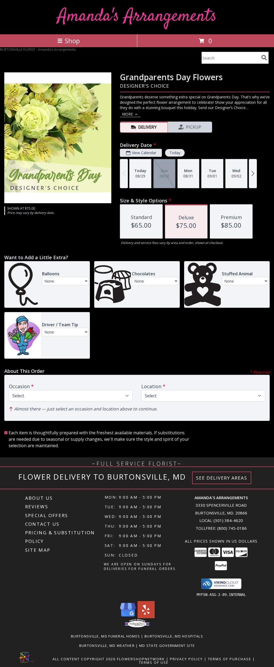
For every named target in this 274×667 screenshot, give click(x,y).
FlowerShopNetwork (141, 659)
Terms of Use (154, 662)
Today (174, 152)
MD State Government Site (167, 645)
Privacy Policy (186, 659)
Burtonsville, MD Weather (107, 645)
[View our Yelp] (146, 616)
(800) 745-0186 (232, 528)
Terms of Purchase (229, 659)
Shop (72, 40)
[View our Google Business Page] (127, 616)
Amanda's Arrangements (137, 16)
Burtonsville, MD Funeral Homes (105, 636)
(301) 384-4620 (228, 520)
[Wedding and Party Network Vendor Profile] (137, 626)
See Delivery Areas (221, 478)
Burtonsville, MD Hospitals (173, 636)
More (127, 114)
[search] (264, 58)
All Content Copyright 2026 (84, 659)
